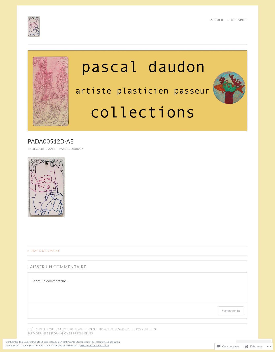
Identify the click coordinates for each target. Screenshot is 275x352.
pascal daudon (71, 148)
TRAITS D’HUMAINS (44, 250)
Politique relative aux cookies (94, 345)
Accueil (217, 20)
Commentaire (231, 310)
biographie (237, 20)
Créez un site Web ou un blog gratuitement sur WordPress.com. (79, 329)
